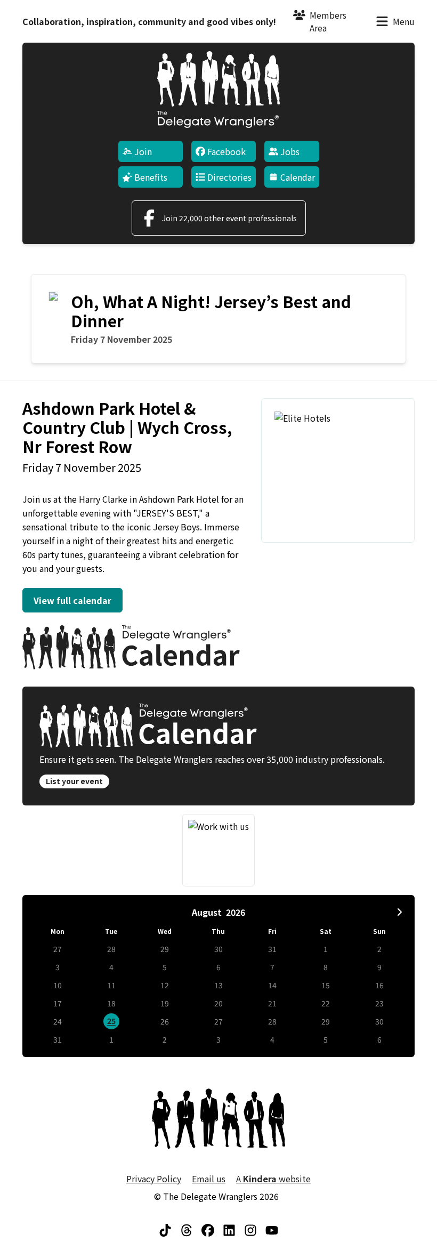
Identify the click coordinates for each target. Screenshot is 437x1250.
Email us (208, 1178)
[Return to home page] (218, 89)
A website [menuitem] (273, 1178)
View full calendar (72, 600)
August (207, 912)
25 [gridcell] (111, 1020)
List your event (74, 781)
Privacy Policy (153, 1178)
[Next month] (399, 912)
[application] (218, 976)
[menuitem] (150, 151)
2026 (235, 912)
